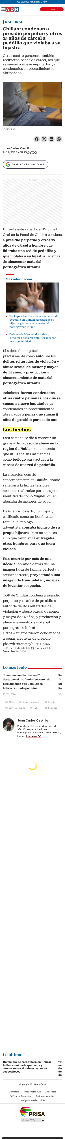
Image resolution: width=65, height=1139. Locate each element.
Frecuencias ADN (32, 1091)
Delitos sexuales (17, 707)
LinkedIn (51, 139)
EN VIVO (52, 9)
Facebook (36, 139)
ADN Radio (12, 9)
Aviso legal (50, 1091)
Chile (11, 702)
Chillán (51, 702)
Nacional (14, 22)
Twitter (44, 139)
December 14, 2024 (14, 651)
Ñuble (37, 707)
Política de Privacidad (21, 1096)
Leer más (31, 736)
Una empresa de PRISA (33, 1111)
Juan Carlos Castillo (17, 148)
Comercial (14, 1091)
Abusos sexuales (31, 702)
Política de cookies (45, 1096)
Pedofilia (52, 707)
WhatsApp (59, 139)
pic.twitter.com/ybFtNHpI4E (26, 644)
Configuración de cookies (32, 1100)
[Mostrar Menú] (3, 9)
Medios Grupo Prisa (33, 1120)
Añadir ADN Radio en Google (28, 164)
